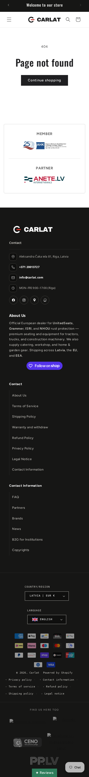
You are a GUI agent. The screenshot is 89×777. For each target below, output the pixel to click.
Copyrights (20, 550)
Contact (15, 384)
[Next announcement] (81, 5)
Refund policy (57, 686)
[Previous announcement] (8, 5)
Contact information (58, 679)
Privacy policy (20, 679)
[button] (9, 20)
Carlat (34, 672)
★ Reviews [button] (44, 773)
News (16, 529)
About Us (19, 395)
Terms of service (22, 686)
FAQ (15, 497)
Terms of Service (25, 406)
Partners (18, 508)
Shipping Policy (24, 417)
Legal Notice (22, 459)
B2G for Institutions (27, 539)
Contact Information (28, 469)
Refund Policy (23, 438)
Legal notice (54, 693)
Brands (17, 518)
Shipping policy (21, 693)
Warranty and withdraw (30, 427)
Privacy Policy (23, 448)
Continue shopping (44, 80)
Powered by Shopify (58, 672)
